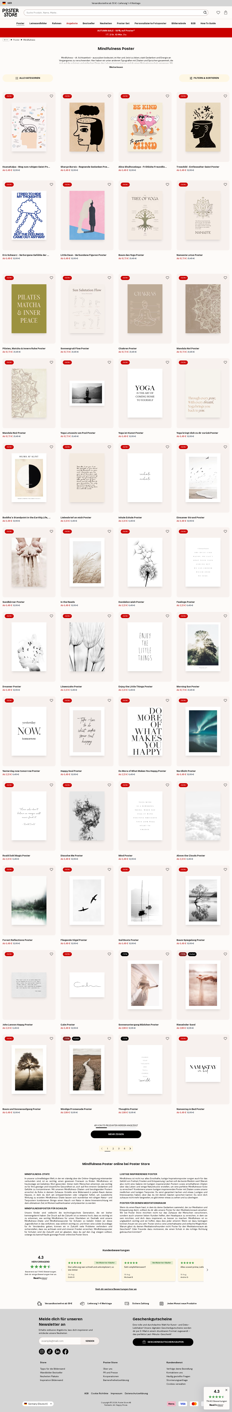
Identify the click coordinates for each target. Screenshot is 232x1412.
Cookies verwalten (176, 1383)
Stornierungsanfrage (177, 1380)
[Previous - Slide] (61, 1269)
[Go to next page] (130, 1148)
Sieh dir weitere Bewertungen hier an (116, 1289)
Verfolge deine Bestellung (180, 1368)
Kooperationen (111, 1376)
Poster (16, 40)
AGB (86, 1393)
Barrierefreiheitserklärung (116, 1380)
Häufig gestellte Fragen (178, 1376)
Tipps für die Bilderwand (52, 1368)
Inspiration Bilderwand (51, 1380)
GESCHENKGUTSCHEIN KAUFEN (166, 1342)
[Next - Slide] (207, 1269)
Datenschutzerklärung (136, 1393)
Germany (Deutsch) (38, 1404)
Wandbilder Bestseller (51, 1372)
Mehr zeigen (116, 1134)
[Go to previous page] (102, 1148)
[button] (216, 1398)
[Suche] (205, 12)
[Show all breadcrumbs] (6, 39)
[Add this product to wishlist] (51, 96)
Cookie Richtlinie (99, 1393)
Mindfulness (29, 40)
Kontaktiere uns (175, 1372)
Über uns (107, 1368)
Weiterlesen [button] (116, 67)
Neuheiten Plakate (49, 1376)
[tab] (218, 12)
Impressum (116, 1393)
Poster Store (123, 1402)
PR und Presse (110, 1372)
